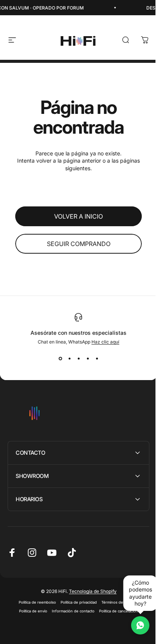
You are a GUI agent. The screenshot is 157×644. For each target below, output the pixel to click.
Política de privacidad (76, 602)
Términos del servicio (117, 602)
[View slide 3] (78, 358)
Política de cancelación (115, 611)
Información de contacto (70, 611)
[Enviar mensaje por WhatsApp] (134, 625)
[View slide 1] (60, 358)
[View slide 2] (69, 358)
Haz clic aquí (105, 342)
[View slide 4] (87, 358)
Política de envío (30, 611)
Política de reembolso (34, 602)
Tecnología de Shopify (90, 591)
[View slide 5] (96, 358)
